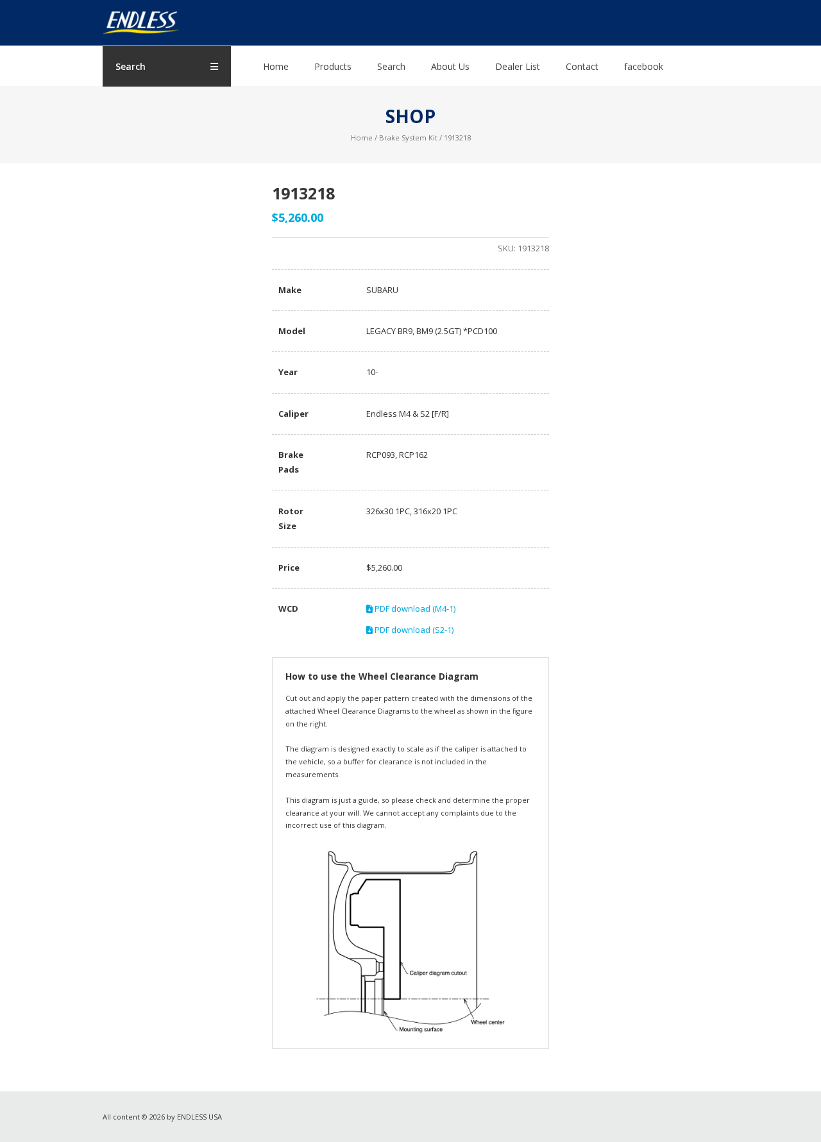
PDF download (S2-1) (413, 629)
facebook (643, 66)
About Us (450, 66)
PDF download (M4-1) (414, 608)
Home (276, 66)
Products (332, 66)
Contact (582, 66)
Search (391, 66)
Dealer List (517, 66)
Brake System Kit (408, 137)
